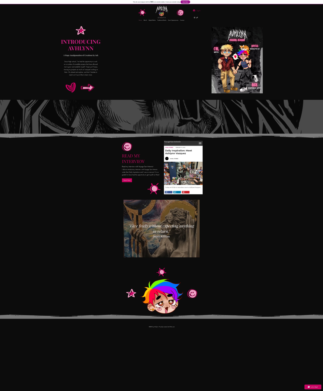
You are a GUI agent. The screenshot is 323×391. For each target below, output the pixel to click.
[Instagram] (194, 17)
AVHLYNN (161, 17)
